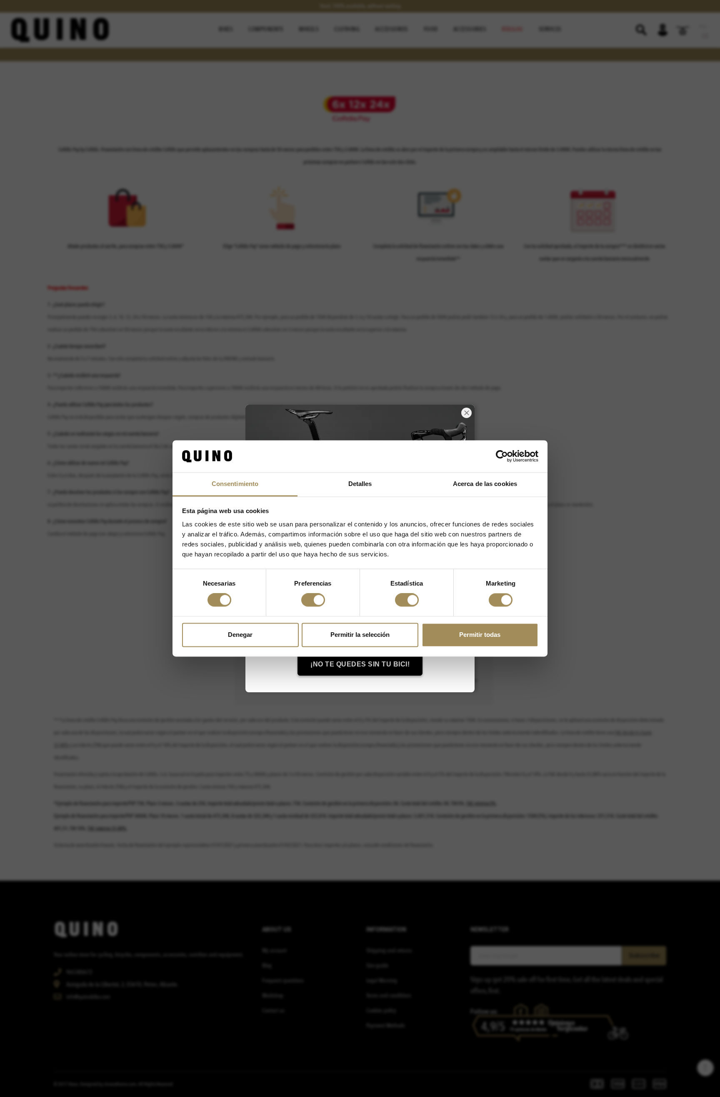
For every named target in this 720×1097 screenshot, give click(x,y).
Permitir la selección (360, 634)
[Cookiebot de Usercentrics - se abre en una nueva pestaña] (501, 456)
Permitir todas (479, 634)
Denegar (240, 634)
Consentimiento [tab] (235, 483)
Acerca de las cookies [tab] (485, 483)
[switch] (313, 600)
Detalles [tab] (360, 483)
